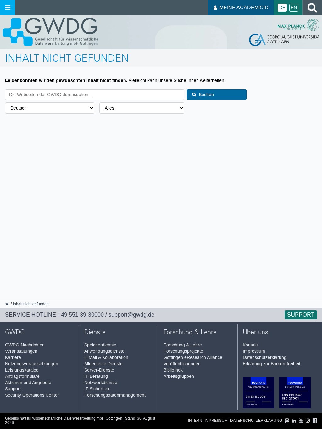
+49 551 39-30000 (81, 315)
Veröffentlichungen (182, 363)
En (294, 7)
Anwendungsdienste (104, 351)
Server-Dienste (99, 370)
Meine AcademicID (244, 7)
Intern (195, 421)
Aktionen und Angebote (28, 382)
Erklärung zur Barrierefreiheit (271, 363)
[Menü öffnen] (7, 7)
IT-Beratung (96, 376)
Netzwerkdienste (100, 382)
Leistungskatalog (22, 370)
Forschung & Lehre (183, 345)
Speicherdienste (100, 345)
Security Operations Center (32, 395)
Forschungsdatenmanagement (115, 395)
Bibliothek (173, 370)
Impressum (254, 351)
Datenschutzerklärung (264, 357)
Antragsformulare (22, 376)
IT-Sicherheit (96, 389)
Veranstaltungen (21, 351)
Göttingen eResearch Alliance (193, 357)
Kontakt (250, 345)
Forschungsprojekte (183, 351)
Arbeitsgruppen (179, 376)
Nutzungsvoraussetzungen (31, 363)
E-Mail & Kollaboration (106, 357)
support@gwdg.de (131, 315)
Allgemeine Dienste (103, 363)
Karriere (13, 357)
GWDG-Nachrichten (25, 345)
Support (300, 315)
